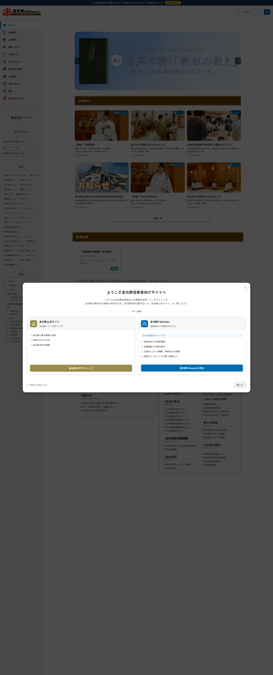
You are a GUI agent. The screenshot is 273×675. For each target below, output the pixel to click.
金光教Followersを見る (192, 368)
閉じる (240, 384)
